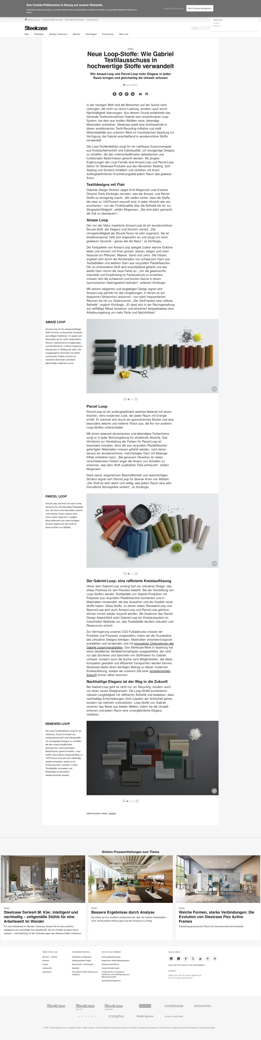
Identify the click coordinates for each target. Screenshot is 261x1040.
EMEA (34, 19)
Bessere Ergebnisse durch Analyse (123, 912)
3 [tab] (132, 399)
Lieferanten (47, 968)
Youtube (200, 959)
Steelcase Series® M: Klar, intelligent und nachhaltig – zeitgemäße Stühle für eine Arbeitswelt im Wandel (41, 916)
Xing (215, 959)
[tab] (125, 399)
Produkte (39, 34)
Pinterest (208, 959)
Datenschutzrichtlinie (110, 964)
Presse (45, 964)
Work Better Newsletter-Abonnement (186, 965)
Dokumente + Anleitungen (82, 964)
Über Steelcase (49, 952)
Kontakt (172, 971)
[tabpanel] (130, 359)
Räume (76, 34)
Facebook (186, 959)
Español (216, 25)
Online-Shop (92, 19)
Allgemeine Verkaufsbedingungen (116, 960)
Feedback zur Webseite (81, 957)
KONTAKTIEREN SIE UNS (52, 19)
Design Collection (58, 34)
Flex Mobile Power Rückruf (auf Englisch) (85, 973)
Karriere (45, 960)
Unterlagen (91, 34)
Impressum (47, 972)
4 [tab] (133, 801)
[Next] (136, 399)
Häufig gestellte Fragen (81, 960)
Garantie (75, 968)
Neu (27, 34)
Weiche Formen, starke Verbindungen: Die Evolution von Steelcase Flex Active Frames (216, 916)
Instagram (171, 959)
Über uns (123, 34)
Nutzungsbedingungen (111, 957)
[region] (130, 8)
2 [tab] (130, 399)
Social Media (174, 952)
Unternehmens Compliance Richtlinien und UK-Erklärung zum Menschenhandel (115, 974)
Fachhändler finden (74, 19)
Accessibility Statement (111, 980)
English (216, 23)
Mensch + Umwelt (49, 957)
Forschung (108, 34)
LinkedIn (179, 959)
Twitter (193, 959)
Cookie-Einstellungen (110, 968)
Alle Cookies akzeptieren (200, 8)
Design (131, 48)
